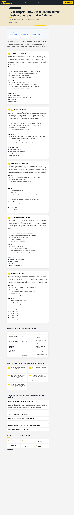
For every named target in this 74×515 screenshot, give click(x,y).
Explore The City (27, 2)
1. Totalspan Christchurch (13, 34)
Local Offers (57, 2)
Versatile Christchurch (13, 341)
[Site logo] (7, 2)
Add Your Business (68, 2)
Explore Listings (36, 2)
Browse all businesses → (11, 449)
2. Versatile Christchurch (24, 34)
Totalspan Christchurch (13, 336)
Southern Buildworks (13, 355)
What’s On (51, 2)
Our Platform (44, 2)
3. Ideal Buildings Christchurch (35, 34)
